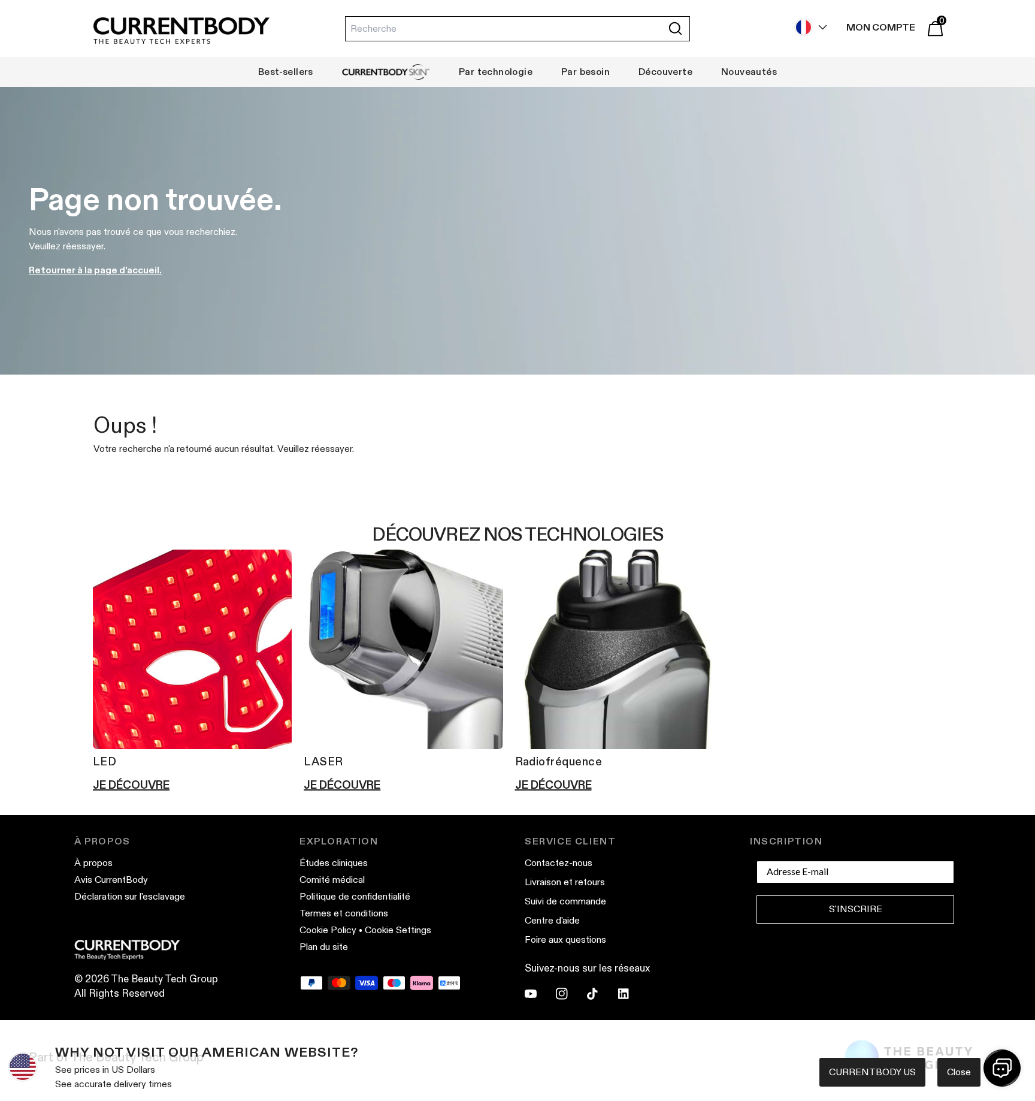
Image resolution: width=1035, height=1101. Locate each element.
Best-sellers (285, 71)
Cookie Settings (398, 930)
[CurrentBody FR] (181, 31)
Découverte (665, 71)
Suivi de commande (565, 901)
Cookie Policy (327, 930)
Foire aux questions (565, 939)
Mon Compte (880, 27)
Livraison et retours (565, 882)
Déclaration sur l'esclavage (129, 896)
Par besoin (585, 71)
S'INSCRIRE (855, 909)
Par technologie (495, 71)
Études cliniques (333, 862)
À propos (93, 862)
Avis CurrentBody (111, 879)
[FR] (808, 27)
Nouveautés (749, 71)
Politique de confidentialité (354, 896)
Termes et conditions (343, 913)
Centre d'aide (552, 920)
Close (959, 1072)
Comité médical (332, 879)
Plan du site (323, 946)
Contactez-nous (558, 862)
